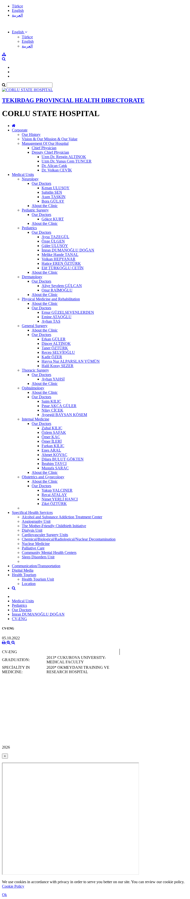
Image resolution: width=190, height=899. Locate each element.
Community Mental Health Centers (49, 552)
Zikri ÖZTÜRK (54, 504)
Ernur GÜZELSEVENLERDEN (68, 312)
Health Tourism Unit (38, 579)
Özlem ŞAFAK (54, 432)
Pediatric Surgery (35, 210)
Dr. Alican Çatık (54, 166)
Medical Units (23, 174)
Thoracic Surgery (35, 370)
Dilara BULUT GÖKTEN (63, 459)
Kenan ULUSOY (56, 188)
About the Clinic (45, 206)
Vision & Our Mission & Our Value (49, 139)
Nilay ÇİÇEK (52, 410)
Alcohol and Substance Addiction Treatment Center (62, 517)
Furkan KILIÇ (53, 446)
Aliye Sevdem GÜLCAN (62, 286)
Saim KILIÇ (51, 401)
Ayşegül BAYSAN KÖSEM (64, 415)
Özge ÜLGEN (53, 241)
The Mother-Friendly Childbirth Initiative (54, 526)
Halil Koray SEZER (57, 366)
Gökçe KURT (53, 219)
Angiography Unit (36, 521)
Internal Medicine (35, 419)
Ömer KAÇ (51, 437)
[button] (19, 32)
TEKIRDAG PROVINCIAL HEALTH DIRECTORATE (73, 100)
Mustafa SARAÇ (55, 468)
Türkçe (17, 6)
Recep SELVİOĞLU (58, 352)
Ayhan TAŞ (51, 321)
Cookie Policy (13, 886)
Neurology (30, 179)
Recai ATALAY (54, 495)
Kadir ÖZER (52, 357)
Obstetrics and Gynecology (43, 477)
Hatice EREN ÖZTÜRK (61, 263)
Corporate (19, 130)
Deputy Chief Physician (50, 152)
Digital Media (22, 570)
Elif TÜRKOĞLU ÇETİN (63, 268)
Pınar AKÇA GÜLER (59, 406)
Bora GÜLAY (53, 201)
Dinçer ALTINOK (56, 343)
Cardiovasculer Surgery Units (45, 535)
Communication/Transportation (36, 566)
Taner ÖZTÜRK (55, 348)
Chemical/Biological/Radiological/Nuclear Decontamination (69, 539)
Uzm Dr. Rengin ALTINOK (64, 157)
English (18, 10)
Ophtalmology (33, 388)
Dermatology (32, 277)
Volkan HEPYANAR (58, 259)
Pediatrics (29, 228)
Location (29, 584)
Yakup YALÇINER (57, 490)
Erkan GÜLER (54, 339)
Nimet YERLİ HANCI (60, 499)
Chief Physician (44, 148)
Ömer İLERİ (52, 441)
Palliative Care (33, 548)
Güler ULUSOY (55, 246)
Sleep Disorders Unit (38, 557)
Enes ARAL (51, 450)
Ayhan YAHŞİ (53, 379)
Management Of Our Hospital (45, 143)
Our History (31, 134)
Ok (4, 895)
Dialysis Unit (32, 530)
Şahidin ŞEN (52, 192)
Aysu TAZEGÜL (55, 237)
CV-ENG (19, 619)
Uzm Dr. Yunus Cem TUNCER (67, 161)
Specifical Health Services (32, 512)
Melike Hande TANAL (60, 254)
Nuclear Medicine (36, 544)
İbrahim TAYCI (54, 463)
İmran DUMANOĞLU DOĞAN (68, 250)
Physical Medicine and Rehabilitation (51, 299)
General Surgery (35, 326)
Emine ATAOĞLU (56, 317)
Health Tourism (24, 575)
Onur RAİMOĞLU (57, 290)
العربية (17, 15)
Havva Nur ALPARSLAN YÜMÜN (71, 361)
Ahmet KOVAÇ (54, 455)
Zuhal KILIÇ (52, 428)
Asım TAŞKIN (54, 197)
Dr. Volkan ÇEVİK (57, 170)
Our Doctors (41, 183)
